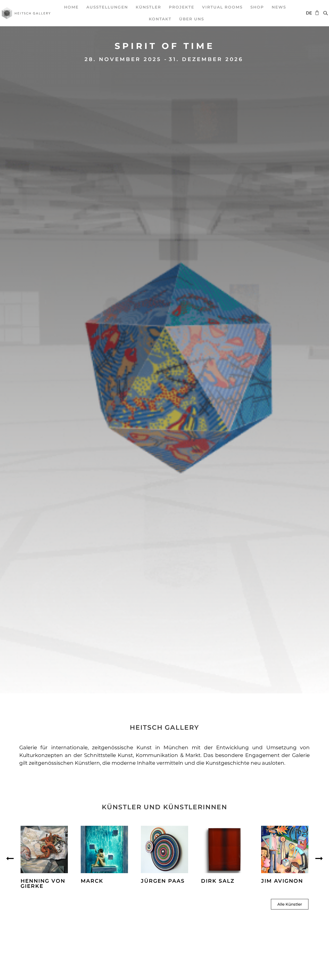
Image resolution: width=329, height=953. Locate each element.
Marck (92, 881)
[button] (10, 858)
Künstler (148, 7)
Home (71, 7)
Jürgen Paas (163, 881)
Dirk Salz (217, 881)
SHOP (257, 7)
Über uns (191, 18)
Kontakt (160, 18)
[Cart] (315, 12)
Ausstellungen (107, 7)
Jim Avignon (282, 881)
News (279, 7)
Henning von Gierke (43, 883)
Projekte (181, 7)
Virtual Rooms (222, 7)
